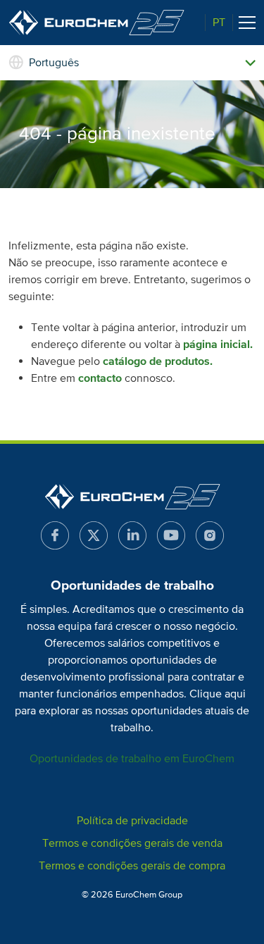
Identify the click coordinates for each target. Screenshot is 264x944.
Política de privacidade (132, 821)
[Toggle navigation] (247, 22)
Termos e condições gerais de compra (132, 866)
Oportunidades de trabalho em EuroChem (132, 759)
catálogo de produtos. (158, 361)
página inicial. (218, 344)
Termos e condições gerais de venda (132, 843)
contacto (100, 378)
